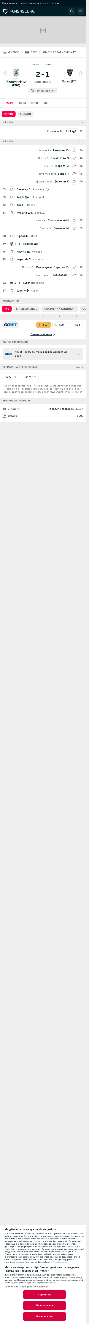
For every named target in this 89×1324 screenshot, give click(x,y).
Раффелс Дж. (41, 189)
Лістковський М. (58, 220)
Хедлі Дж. (23, 197)
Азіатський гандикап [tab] (59, 308)
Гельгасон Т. (61, 275)
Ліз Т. (34, 236)
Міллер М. (38, 197)
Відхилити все (44, 1305)
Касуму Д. (23, 251)
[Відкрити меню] (80, 11)
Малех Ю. (45, 150)
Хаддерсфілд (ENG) (16, 83)
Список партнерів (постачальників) (27, 1286)
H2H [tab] (46, 103)
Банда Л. (63, 174)
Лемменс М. (61, 228)
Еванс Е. (38, 259)
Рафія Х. (40, 220)
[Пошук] (71, 11)
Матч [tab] (9, 103)
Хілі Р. (34, 290)
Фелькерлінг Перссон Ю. (52, 267)
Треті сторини (60, 1262)
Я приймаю (44, 1294)
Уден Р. (48, 166)
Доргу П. (43, 158)
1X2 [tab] (6, 308)
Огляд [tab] (8, 114)
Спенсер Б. (23, 189)
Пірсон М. (22, 236)
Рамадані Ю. (61, 150)
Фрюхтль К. (61, 181)
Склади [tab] (25, 114)
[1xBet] (11, 324)
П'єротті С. (62, 166)
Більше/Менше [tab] (26, 308)
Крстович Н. (43, 275)
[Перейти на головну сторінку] (22, 11)
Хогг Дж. (37, 251)
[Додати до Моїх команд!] (5, 72)
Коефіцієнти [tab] (28, 103)
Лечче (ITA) (70, 81)
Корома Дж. (24, 212)
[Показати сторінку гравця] (16, 73)
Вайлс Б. (32, 205)
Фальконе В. (44, 181)
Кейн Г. (20, 205)
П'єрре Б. (28, 267)
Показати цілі (44, 1316)
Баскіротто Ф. (60, 158)
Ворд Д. (39, 212)
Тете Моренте (47, 174)
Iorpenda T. (23, 259)
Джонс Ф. (22, 290)
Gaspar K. (46, 228)
